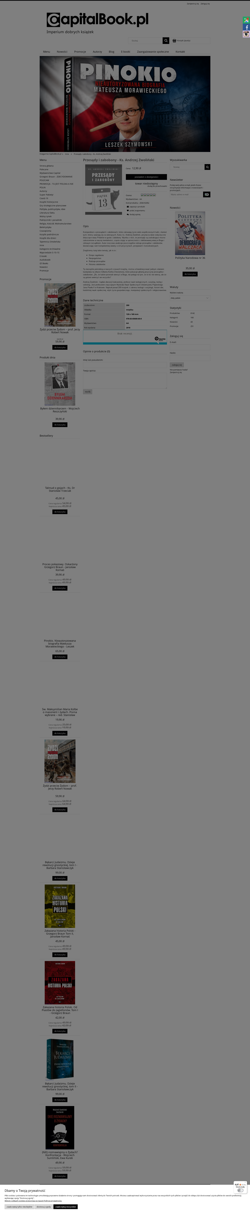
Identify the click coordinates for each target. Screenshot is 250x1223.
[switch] (240, 1190)
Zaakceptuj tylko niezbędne (19, 1207)
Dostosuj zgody (44, 1207)
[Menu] (245, 1183)
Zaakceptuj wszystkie (65, 1207)
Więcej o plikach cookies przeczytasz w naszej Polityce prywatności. (33, 1200)
